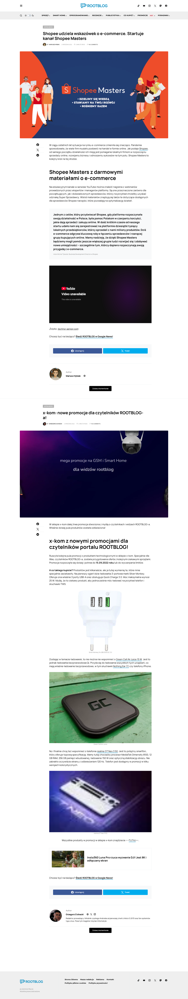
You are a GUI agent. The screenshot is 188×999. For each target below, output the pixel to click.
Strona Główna (71, 979)
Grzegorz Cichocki (75, 914)
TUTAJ (132, 840)
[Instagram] (149, 5)
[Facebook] (166, 5)
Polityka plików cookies (75, 983)
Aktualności (48, 27)
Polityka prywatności (98, 983)
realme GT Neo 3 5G (107, 751)
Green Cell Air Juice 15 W (129, 659)
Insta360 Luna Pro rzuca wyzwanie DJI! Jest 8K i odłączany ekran (116, 859)
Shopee (143, 148)
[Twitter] (155, 5)
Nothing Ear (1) (121, 666)
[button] (21, 5)
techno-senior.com (68, 328)
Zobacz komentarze (100, 388)
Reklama (100, 979)
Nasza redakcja (87, 979)
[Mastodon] (161, 5)
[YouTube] (144, 5)
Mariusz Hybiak (73, 375)
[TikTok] (138, 5)
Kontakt (110, 979)
